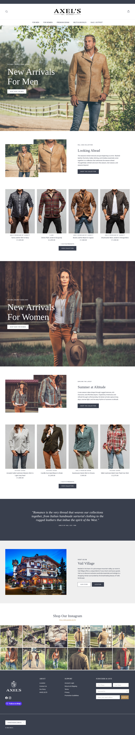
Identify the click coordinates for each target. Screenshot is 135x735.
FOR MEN (35, 22)
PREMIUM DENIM (63, 22)
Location (42, 683)
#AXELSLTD (43, 692)
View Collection (67, 248)
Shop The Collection (88, 171)
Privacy (67, 692)
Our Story (42, 689)
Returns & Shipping (71, 686)
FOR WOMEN (48, 22)
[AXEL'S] (67, 11)
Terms (67, 689)
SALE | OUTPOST (97, 22)
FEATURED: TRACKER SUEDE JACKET (18, 64)
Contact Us (43, 686)
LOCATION (98, 584)
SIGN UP (125, 697)
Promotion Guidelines (72, 695)
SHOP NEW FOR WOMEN (18, 327)
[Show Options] (127, 691)
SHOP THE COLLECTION (88, 406)
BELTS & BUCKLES (79, 22)
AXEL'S (11, 727)
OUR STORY (84, 584)
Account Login (69, 683)
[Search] (6, 11)
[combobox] (112, 691)
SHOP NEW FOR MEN (17, 91)
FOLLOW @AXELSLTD (67, 620)
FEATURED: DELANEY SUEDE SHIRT (17, 299)
